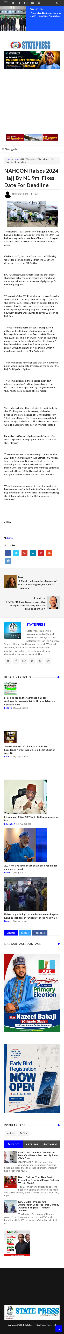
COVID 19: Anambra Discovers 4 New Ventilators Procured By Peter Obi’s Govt (38, 1155)
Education (9, 823)
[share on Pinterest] (41, 553)
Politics (23, 1133)
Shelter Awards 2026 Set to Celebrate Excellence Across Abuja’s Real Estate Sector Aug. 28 (29, 749)
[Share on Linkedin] (33, 553)
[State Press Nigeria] (32, 43)
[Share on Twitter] (16, 553)
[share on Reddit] (8, 560)
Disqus (25, 932)
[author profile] (7, 197)
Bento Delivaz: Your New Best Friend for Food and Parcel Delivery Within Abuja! (38, 1180)
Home (9, 159)
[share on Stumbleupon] (49, 553)
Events (8, 707)
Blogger (11, 932)
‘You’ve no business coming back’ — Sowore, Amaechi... (45, 14)
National (11, 1133)
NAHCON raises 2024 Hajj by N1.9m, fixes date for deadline (31, 178)
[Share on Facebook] (8, 553)
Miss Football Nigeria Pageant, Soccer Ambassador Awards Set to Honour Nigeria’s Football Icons (29, 701)
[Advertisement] (32, 102)
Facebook (40, 932)
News (16, 159)
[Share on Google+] (24, 553)
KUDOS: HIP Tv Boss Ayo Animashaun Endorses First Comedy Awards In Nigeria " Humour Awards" (38, 1206)
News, (36, 194)
